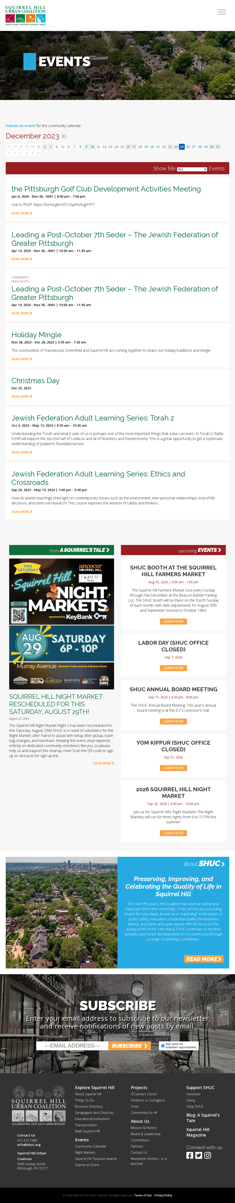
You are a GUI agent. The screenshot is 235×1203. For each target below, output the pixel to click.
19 (146, 147)
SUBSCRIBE (127, 1046)
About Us (140, 1121)
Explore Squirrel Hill (95, 1087)
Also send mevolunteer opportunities (180, 1045)
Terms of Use (143, 1195)
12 (104, 147)
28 (21, 147)
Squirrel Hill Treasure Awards (96, 1158)
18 (140, 147)
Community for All (144, 1112)
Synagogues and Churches (94, 1112)
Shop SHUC (195, 1106)
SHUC (209, 863)
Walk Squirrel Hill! (87, 1131)
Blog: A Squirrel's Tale (203, 1117)
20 (152, 147)
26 (9, 147)
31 (218, 147)
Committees (140, 1140)
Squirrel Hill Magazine (198, 1132)
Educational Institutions (92, 1119)
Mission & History (144, 1128)
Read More (102, 763)
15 (122, 147)
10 (92, 147)
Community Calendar (90, 1146)
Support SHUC (200, 1087)
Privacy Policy (163, 1195)
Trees (135, 1106)
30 (33, 147)
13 (110, 147)
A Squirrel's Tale (82, 550)
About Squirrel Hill (88, 1094)
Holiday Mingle (36, 334)
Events (207, 550)
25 (182, 147)
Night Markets (85, 1152)
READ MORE (20, 213)
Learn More (173, 621)
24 (176, 147)
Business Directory (88, 1106)
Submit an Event (87, 1165)
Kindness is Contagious (148, 1100)
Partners (137, 1146)
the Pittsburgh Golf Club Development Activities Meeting (106, 189)
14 (116, 147)
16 (128, 147)
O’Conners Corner (144, 1094)
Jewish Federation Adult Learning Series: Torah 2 (92, 418)
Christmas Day (35, 380)
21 (158, 147)
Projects (139, 1087)
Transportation (86, 1125)
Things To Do (84, 1100)
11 (98, 147)
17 (134, 147)
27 (15, 147)
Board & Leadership (146, 1134)
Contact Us (139, 1152)
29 (27, 147)
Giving (190, 1100)
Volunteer (193, 1094)
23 (170, 147)
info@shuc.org (29, 1144)
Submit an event (20, 125)
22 (164, 147)
